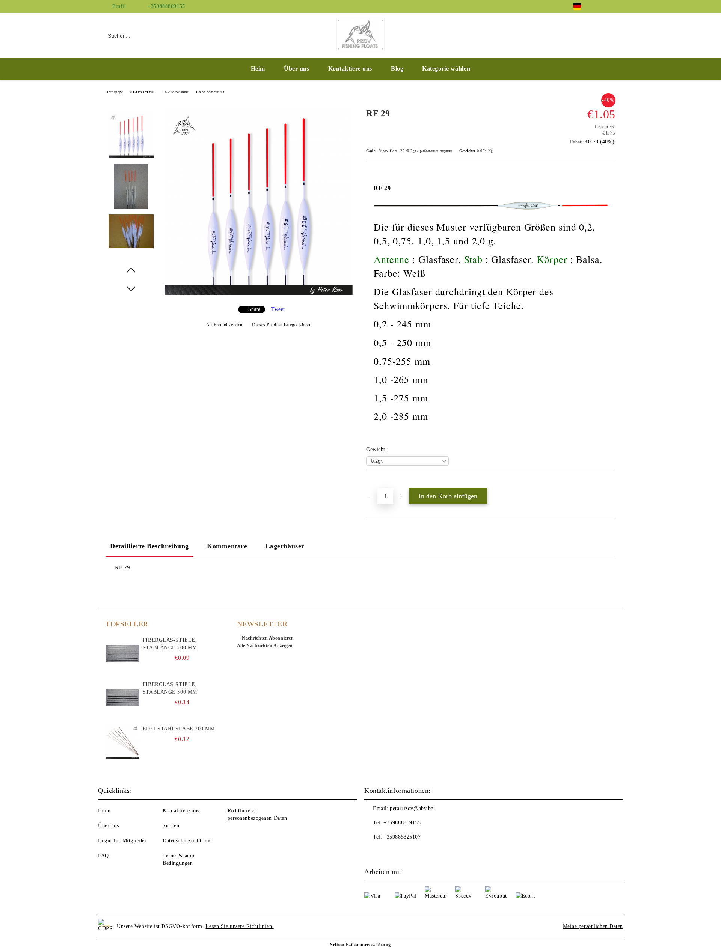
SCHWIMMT (142, 92)
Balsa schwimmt (210, 92)
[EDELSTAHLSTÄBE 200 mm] (122, 742)
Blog (397, 68)
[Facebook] (600, 6)
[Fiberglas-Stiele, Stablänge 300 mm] (122, 698)
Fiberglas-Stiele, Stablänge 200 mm (170, 643)
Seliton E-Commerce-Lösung (360, 944)
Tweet (278, 309)
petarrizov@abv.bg (412, 808)
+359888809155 (166, 6)
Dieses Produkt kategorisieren (281, 324)
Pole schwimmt (175, 92)
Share (254, 309)
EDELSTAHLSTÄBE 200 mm (179, 729)
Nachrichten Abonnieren (268, 638)
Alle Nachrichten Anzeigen (265, 645)
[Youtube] (387, 852)
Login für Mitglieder (122, 840)
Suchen (171, 825)
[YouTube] (611, 6)
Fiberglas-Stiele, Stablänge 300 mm (170, 688)
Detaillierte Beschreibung (149, 546)
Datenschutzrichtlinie (187, 840)
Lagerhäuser (285, 546)
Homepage (114, 92)
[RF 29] (259, 293)
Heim (258, 68)
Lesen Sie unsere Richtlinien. (239, 926)
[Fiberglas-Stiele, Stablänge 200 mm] (122, 653)
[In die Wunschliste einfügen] (380, 482)
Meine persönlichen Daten (593, 926)
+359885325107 (402, 837)
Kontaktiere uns (350, 68)
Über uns (296, 68)
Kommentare (227, 546)
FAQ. (104, 855)
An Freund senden (224, 324)
